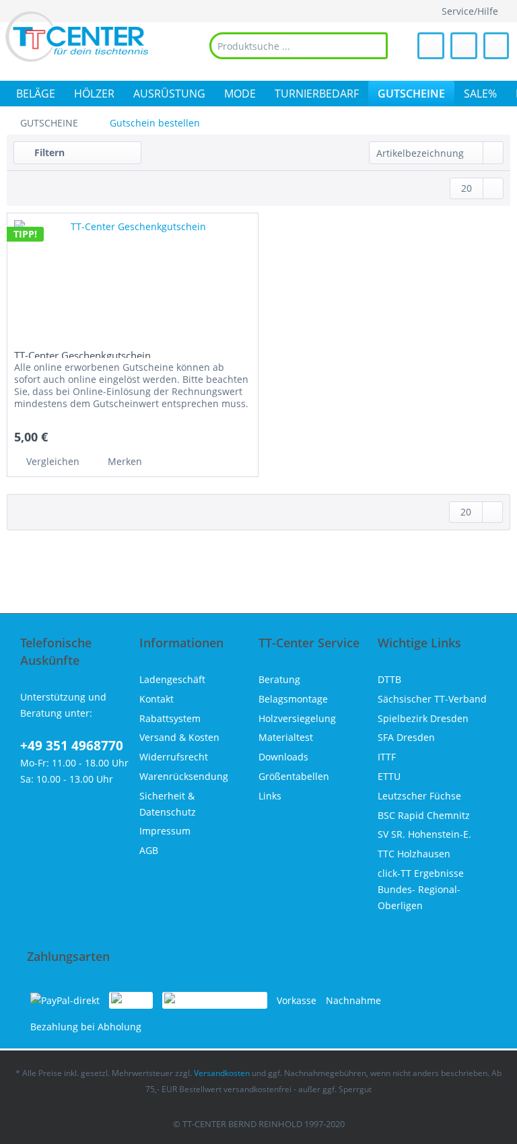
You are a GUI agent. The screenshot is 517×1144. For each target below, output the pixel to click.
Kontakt (156, 698)
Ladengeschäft (172, 679)
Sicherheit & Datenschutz (167, 803)
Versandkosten (222, 1073)
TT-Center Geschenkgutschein (82, 353)
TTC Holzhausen (414, 853)
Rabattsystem (170, 718)
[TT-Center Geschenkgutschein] (132, 280)
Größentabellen (293, 776)
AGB (148, 850)
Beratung (279, 679)
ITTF (387, 756)
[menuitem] (298, 45)
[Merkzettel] (430, 45)
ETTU (389, 776)
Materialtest (285, 737)
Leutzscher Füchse (419, 795)
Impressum (165, 830)
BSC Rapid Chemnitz (424, 815)
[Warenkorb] (496, 45)
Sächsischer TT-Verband (432, 698)
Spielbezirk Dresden (423, 718)
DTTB (389, 679)
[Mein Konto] (463, 45)
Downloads (283, 756)
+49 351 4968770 (71, 745)
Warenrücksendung (183, 776)
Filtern (48, 152)
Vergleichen (51, 461)
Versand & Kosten (179, 737)
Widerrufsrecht (173, 756)
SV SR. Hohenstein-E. (424, 834)
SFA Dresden (406, 737)
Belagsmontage (293, 698)
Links (269, 795)
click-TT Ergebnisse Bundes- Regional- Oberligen (421, 889)
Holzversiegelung (297, 718)
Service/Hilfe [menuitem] (470, 11)
